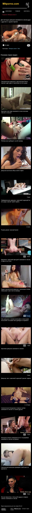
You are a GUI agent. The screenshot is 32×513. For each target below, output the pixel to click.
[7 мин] (16, 346)
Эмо (18, 48)
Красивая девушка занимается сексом (12, 348)
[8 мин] (16, 257)
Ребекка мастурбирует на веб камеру (12, 141)
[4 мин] (16, 435)
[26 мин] (16, 287)
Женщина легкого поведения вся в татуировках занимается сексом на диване (15, 438)
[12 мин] (16, 79)
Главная (17, 11)
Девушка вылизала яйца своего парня (12, 170)
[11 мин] (16, 228)
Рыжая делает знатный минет (9, 230)
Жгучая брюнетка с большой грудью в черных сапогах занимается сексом (14, 497)
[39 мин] (16, 139)
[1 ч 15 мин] (16, 406)
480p (29, 45)
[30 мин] (16, 317)
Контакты (26, 11)
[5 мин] (16, 198)
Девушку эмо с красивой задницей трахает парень (16, 378)
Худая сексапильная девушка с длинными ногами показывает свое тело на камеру (15, 290)
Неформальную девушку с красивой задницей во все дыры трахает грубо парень (15, 201)
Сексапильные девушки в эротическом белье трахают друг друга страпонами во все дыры (14, 82)
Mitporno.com (17, 508)
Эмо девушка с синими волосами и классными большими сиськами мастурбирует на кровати (15, 319)
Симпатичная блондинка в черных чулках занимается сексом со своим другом (13, 408)
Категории (9, 11)
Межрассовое (13, 48)
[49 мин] (16, 465)
